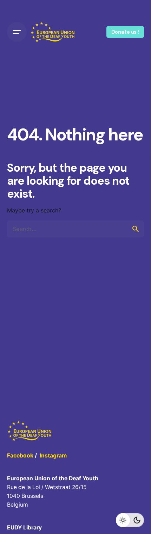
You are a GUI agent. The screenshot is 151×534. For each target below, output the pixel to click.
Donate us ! (125, 32)
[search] (135, 228)
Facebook (20, 455)
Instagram (53, 455)
